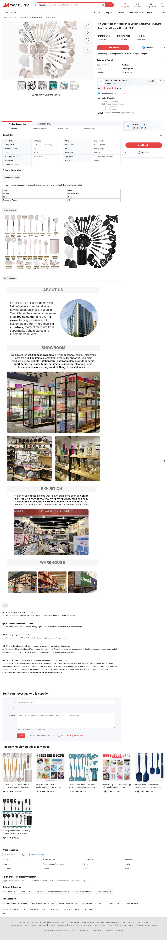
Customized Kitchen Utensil (14, 909)
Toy (85, 864)
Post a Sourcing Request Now (70, 736)
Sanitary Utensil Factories (68, 903)
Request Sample (140, 53)
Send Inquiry (113, 47)
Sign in (162, 6)
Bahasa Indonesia (151, 925)
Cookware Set (9, 891)
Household (128, 860)
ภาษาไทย (123, 925)
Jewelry (127, 864)
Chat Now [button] (149, 47)
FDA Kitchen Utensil (37, 909)
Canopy (5, 860)
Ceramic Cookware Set (83, 891)
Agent (86, 868)
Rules (163, 12)
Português (42, 925)
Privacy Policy (119, 930)
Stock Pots (39, 891)
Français (52, 925)
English (26, 925)
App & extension (135, 12)
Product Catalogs (37, 855)
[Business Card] (161, 134)
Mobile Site (136, 922)
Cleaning (5, 864)
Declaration (109, 930)
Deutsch (79, 925)
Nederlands (88, 925)
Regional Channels (112, 922)
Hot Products (23, 922)
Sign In (100, 112)
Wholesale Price (87, 922)
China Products (36, 922)
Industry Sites (99, 922)
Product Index (125, 922)
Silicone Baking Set (104, 891)
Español (34, 925)
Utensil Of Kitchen (112, 903)
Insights (145, 922)
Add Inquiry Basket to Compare (48, 94)
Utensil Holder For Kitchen (60, 909)
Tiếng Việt (139, 925)
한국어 (103, 925)
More (4, 914)
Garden (46, 868)
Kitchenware (88, 860)
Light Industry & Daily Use (17, 17)
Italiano (71, 925)
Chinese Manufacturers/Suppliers (54, 922)
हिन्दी (116, 925)
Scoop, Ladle (25, 891)
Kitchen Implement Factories (43, 903)
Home (4, 17)
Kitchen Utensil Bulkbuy (84, 909)
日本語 (110, 925)
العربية (97, 925)
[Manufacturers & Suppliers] (15, 5)
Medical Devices (49, 860)
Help (121, 12)
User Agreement (97, 930)
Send (21, 735)
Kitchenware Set (50, 17)
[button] (112, 128)
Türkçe (131, 925)
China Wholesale (73, 922)
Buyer (108, 12)
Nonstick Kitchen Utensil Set (58, 891)
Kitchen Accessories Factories (15, 903)
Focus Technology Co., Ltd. (68, 930)
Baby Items (6, 868)
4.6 (134, 128)
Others (126, 868)
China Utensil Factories (92, 903)
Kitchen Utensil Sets (131, 903)
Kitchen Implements (35, 17)
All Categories (11, 12)
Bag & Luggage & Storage (52, 864)
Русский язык (61, 925)
